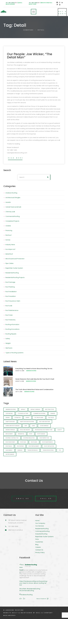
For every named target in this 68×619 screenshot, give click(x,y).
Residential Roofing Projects (15, 277)
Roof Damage (10, 282)
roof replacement (34, 446)
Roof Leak (8, 306)
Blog (36, 545)
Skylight (8, 343)
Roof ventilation (49, 446)
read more (15, 158)
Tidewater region (32, 450)
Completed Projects (12, 221)
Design (7, 417)
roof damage (41, 434)
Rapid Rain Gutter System (14, 268)
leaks (33, 425)
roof (30, 434)
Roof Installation (11, 292)
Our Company (40, 523)
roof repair (20, 446)
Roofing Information (12, 324)
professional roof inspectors (43, 430)
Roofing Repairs (10, 334)
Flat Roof (8, 235)
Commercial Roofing (12, 216)
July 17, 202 (18, 391)
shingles (20, 450)
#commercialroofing (26, 591)
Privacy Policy (40, 553)
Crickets (8, 226)
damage (52, 413)
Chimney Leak (10, 212)
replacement (9, 434)
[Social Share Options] (48, 598)
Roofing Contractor (12, 438)
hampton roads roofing (27, 421)
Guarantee (39, 542)
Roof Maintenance (11, 310)
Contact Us (39, 550)
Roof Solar (9, 315)
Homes (7, 240)
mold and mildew (25, 430)
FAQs (37, 539)
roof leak (23, 442)
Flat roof (51, 417)
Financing (8, 230)
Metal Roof (9, 254)
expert (27, 417)
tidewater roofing (48, 450)
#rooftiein (22, 589)
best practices (49, 409)
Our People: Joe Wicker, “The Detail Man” (29, 56)
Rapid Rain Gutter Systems (44, 537)
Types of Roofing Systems (14, 353)
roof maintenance (47, 442)
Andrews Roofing (11, 193)
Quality (59, 430)
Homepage (29, 30)
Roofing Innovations (12, 329)
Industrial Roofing (41, 534)
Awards (8, 202)
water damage (10, 454)
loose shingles (44, 425)
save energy (9, 450)
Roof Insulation (10, 296)
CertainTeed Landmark (13, 207)
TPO (60, 450)
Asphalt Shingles (35, 409)
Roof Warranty (10, 320)
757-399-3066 (10, 2)
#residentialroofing (33, 589)
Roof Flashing (10, 287)
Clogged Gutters (23, 413)
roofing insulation (29, 438)
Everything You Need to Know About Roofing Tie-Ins (33, 369)
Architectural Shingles (12, 198)
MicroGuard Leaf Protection (14, 259)
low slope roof (10, 249)
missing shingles (10, 430)
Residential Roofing (12, 273)
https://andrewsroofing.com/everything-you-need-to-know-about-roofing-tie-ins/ (33, 583)
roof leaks (34, 442)
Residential (21, 434)
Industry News (10, 245)
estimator (18, 417)
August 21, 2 (18, 370)
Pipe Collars (9, 263)
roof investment (10, 442)
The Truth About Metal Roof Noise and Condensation (34, 389)
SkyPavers (8, 348)
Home (37, 521)
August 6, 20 (19, 381)
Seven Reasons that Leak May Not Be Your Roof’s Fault (34, 379)
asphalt (23, 409)
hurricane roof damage (12, 425)
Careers (38, 547)
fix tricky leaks (39, 417)
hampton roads (10, 421)
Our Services (39, 526)
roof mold (9, 446)
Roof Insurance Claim (12, 301)
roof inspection (44, 438)
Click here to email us (15, 530)
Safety (7, 339)
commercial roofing (39, 413)
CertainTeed (9, 413)
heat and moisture (44, 421)
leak (26, 425)
